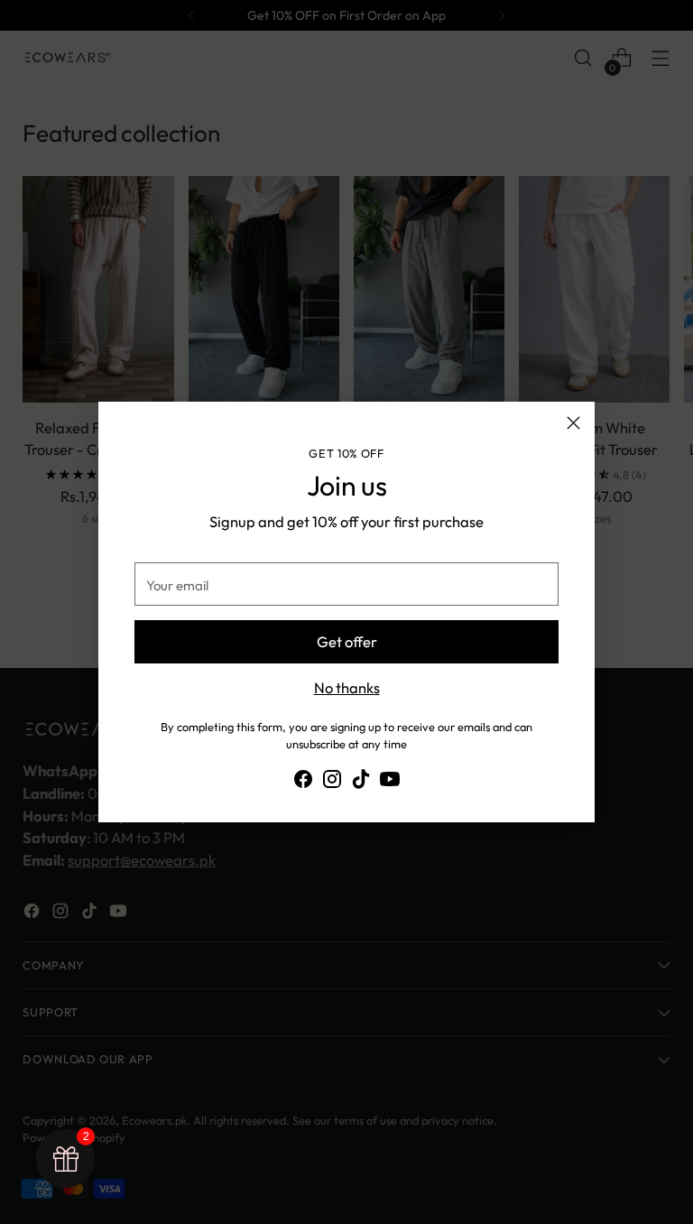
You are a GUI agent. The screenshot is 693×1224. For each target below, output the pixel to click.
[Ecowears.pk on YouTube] (390, 782)
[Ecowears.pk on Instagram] (332, 782)
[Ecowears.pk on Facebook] (303, 782)
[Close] (573, 423)
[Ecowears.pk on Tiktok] (361, 782)
